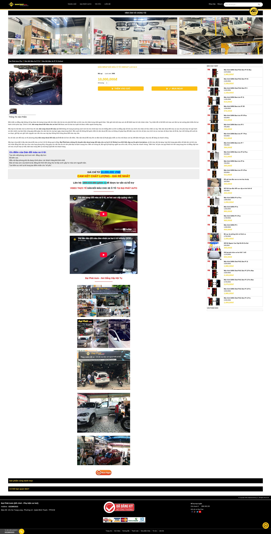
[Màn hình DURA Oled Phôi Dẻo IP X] (214, 91)
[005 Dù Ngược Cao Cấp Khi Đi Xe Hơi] (214, 246)
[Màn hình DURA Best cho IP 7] (214, 146)
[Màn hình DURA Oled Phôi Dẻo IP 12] (214, 264)
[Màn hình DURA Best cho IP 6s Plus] (214, 155)
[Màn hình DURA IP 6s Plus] (214, 201)
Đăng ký (220, 4)
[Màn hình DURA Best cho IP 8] (214, 128)
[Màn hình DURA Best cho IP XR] (214, 109)
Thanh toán (135, 531)
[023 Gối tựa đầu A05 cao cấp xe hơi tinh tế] (214, 191)
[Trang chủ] (33, 4)
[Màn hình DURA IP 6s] (214, 210)
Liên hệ (108, 4)
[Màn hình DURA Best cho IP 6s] (214, 164)
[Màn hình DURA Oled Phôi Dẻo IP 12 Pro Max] (214, 274)
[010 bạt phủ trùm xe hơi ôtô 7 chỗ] (214, 255)
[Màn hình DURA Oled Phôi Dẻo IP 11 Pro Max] (214, 283)
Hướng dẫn (125, 531)
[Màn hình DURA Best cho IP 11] (214, 100)
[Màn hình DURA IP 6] (214, 228)
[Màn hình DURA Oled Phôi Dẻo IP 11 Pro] (214, 301)
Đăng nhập (212, 4)
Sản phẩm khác (145, 531)
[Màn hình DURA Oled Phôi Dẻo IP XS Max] (214, 73)
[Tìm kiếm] (259, 4)
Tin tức (98, 4)
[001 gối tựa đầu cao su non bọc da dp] (214, 182)
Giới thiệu (117, 531)
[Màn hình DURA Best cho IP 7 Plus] (214, 137)
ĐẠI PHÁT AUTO (85, 4)
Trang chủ (72, 4)
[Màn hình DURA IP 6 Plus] (214, 219)
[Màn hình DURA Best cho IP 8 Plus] (214, 118)
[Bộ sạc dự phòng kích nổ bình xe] (214, 237)
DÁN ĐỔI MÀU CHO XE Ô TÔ (101, 188)
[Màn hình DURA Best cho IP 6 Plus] (214, 173)
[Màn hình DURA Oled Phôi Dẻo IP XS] (214, 82)
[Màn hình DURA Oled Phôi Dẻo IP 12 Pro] (214, 292)
